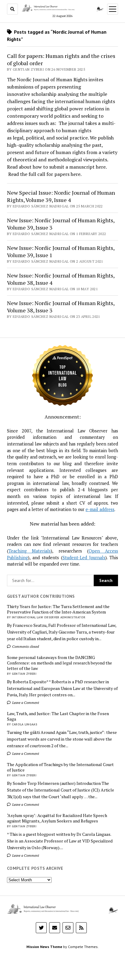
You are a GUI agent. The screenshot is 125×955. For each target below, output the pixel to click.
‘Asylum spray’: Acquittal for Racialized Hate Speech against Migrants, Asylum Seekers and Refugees (57, 818)
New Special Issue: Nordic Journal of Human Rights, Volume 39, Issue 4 (61, 196)
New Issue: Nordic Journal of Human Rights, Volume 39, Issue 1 (60, 251)
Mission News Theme (44, 946)
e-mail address (100, 509)
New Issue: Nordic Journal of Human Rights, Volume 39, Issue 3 (60, 224)
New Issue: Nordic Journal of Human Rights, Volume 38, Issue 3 (60, 306)
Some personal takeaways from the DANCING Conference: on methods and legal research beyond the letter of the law (59, 663)
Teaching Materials (29, 551)
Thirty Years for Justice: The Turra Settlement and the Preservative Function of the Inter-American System (58, 609)
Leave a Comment (25, 702)
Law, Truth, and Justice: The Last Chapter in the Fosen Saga (58, 716)
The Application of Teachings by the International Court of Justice (60, 767)
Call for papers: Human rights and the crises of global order (61, 59)
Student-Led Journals (83, 557)
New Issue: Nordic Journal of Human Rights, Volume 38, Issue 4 (60, 279)
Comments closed (25, 646)
